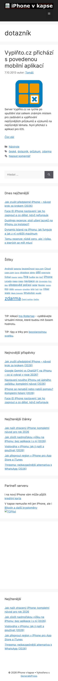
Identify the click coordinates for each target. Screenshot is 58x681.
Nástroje (14, 146)
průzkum (35, 151)
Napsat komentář (19, 156)
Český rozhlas (27, 299)
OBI (36, 281)
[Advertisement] (29, 555)
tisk (40, 289)
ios (37, 277)
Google (14, 277)
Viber (46, 289)
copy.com (9, 272)
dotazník (23, 151)
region (48, 285)
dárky (32, 272)
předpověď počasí (20, 284)
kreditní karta (13, 498)
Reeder (41, 285)
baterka (17, 268)
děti (38, 272)
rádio (11, 289)
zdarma (47, 151)
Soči (37, 289)
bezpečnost (28, 268)
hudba (32, 277)
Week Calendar (17, 293)
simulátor (26, 289)
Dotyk (17, 273)
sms (32, 289)
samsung (18, 289)
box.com (39, 268)
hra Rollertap (26, 316)
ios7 (41, 277)
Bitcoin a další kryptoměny (21, 507)
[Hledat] (49, 174)
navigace (29, 281)
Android (9, 268)
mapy (20, 281)
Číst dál (9, 137)
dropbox (24, 272)
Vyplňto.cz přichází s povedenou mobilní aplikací (29, 59)
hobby (20, 277)
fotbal (8, 277)
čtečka (36, 299)
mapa (14, 281)
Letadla (8, 281)
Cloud (47, 268)
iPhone (48, 276)
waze (7, 293)
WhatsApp (29, 293)
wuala (38, 293)
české (12, 151)
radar (34, 285)
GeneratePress (29, 675)
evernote (45, 272)
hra (26, 277)
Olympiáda (43, 281)
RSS (6, 289)
